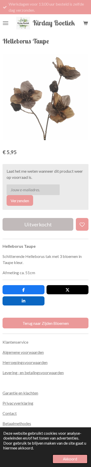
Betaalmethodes (17, 423)
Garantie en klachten (20, 392)
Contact (10, 413)
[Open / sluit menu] (5, 23)
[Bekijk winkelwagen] (85, 23)
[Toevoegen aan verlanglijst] (82, 224)
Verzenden (20, 200)
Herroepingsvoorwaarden (25, 362)
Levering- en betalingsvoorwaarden (33, 372)
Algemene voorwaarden (23, 352)
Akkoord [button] (70, 459)
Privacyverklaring (18, 403)
